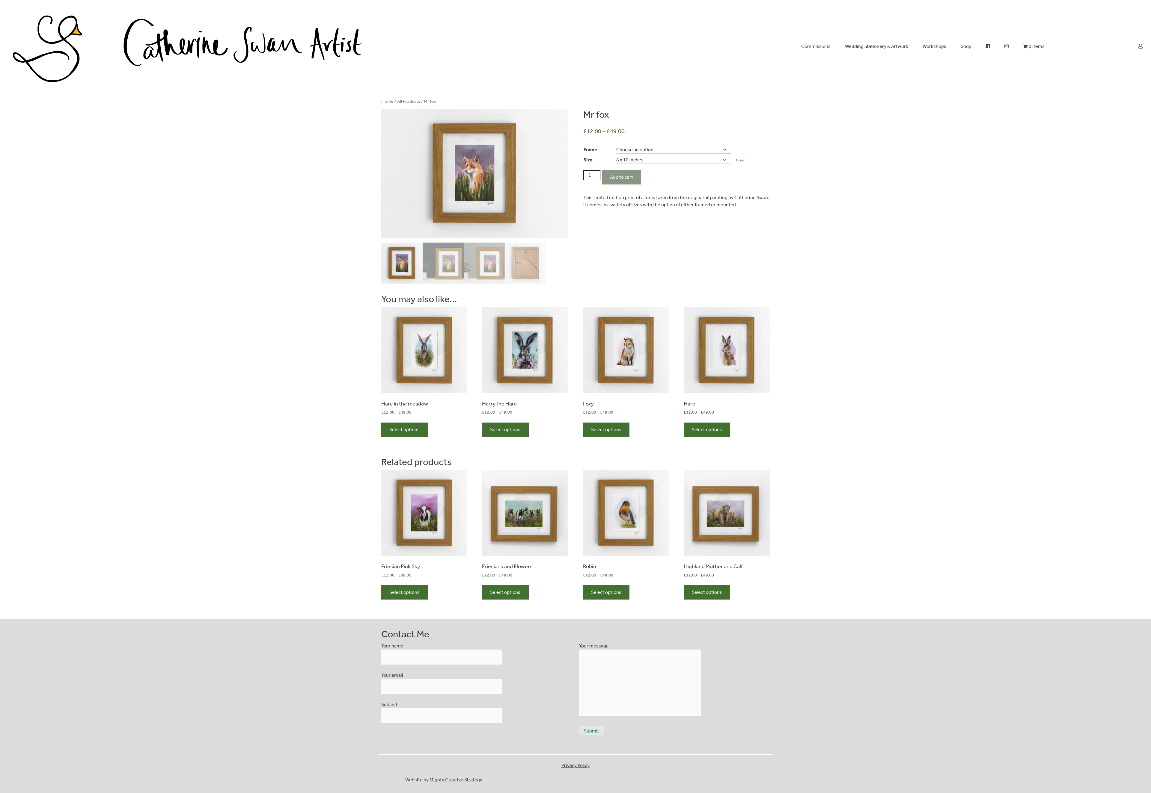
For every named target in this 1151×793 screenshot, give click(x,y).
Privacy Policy (575, 765)
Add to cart (621, 177)
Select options (404, 429)
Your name (392, 646)
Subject (389, 704)
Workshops (934, 46)
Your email (392, 675)
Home (387, 101)
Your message (594, 646)
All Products (408, 101)
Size (588, 160)
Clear (740, 160)
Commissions (816, 46)
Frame (590, 149)
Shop (966, 46)
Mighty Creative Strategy (456, 780)
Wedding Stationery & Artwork (876, 46)
